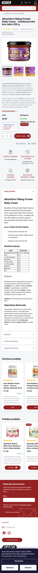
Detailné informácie (8, 111)
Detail (12, 407)
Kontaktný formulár (12, 540)
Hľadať (33, 8)
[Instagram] (9, 532)
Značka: (8, 34)
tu (25, 556)
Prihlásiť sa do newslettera (12, 512)
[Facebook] (4, 532)
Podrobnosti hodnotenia (27, 29)
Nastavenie (19, 561)
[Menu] (35, 2)
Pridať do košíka (21, 136)
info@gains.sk (10, 527)
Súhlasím (28, 568)
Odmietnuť (10, 568)
